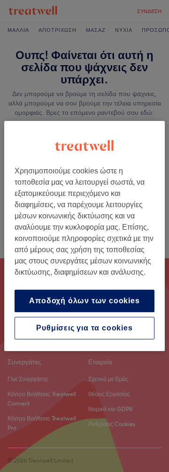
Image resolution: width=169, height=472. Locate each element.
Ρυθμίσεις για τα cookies (84, 328)
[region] (84, 236)
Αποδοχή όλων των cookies (84, 301)
